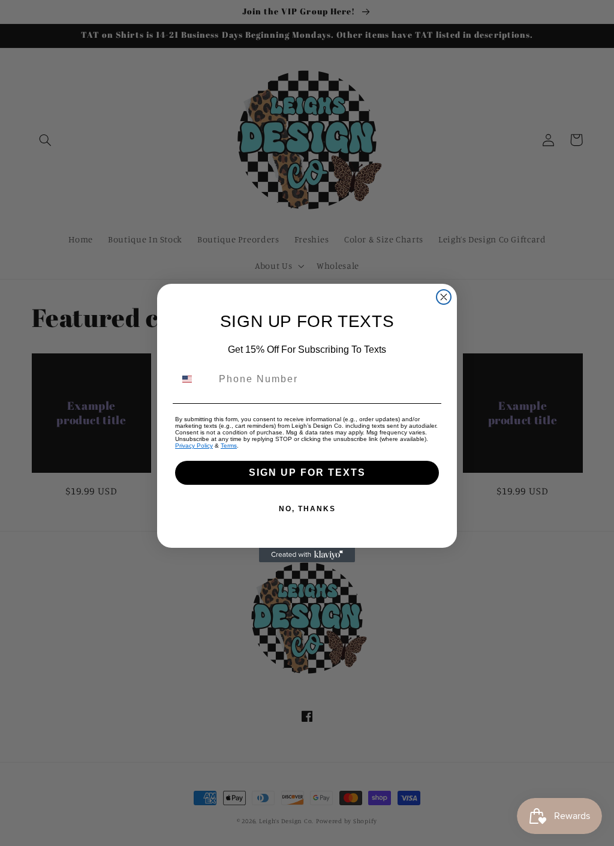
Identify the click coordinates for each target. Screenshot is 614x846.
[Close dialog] (444, 297)
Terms (229, 445)
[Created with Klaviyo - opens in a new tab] (307, 555)
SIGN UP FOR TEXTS (307, 472)
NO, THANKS (307, 509)
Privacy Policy (194, 445)
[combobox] (194, 379)
